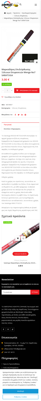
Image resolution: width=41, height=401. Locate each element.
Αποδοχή (20, 391)
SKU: (3, 105)
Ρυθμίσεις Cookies (20, 397)
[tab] (20, 124)
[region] (20, 385)
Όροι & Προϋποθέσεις (11, 364)
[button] (35, 5)
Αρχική (9, 13)
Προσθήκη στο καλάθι (28, 91)
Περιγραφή (7, 125)
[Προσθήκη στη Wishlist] (23, 238)
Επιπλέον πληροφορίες (12, 129)
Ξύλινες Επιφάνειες (20, 16)
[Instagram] (8, 329)
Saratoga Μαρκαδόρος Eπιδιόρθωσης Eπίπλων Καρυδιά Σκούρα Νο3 (20, 263)
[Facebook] (3, 329)
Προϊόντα (16, 13)
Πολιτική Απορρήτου (11, 368)
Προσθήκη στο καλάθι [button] (17, 238)
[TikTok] (12, 329)
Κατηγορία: (6, 108)
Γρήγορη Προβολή (20, 254)
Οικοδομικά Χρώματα (29, 13)
